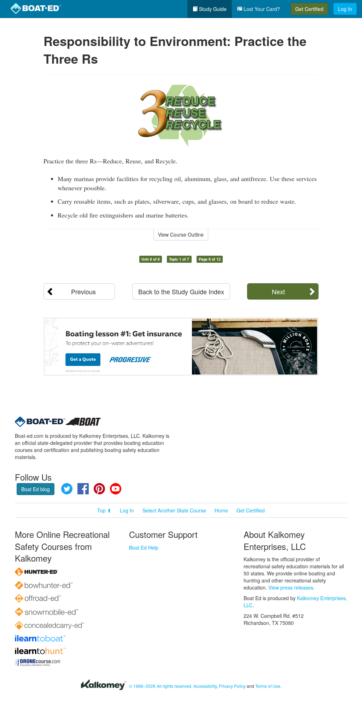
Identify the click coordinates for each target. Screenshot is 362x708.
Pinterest (99, 488)
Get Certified (309, 8)
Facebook (83, 488)
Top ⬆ (104, 510)
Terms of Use (267, 686)
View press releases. (291, 587)
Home (221, 510)
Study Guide (212, 8)
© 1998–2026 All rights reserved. (160, 686)
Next (278, 291)
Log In (345, 8)
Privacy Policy (232, 686)
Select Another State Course (174, 510)
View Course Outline (181, 234)
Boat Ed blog (35, 489)
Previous (83, 291)
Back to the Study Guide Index (181, 291)
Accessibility (205, 686)
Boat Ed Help (143, 547)
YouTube (115, 488)
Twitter (66, 488)
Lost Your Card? (261, 8)
